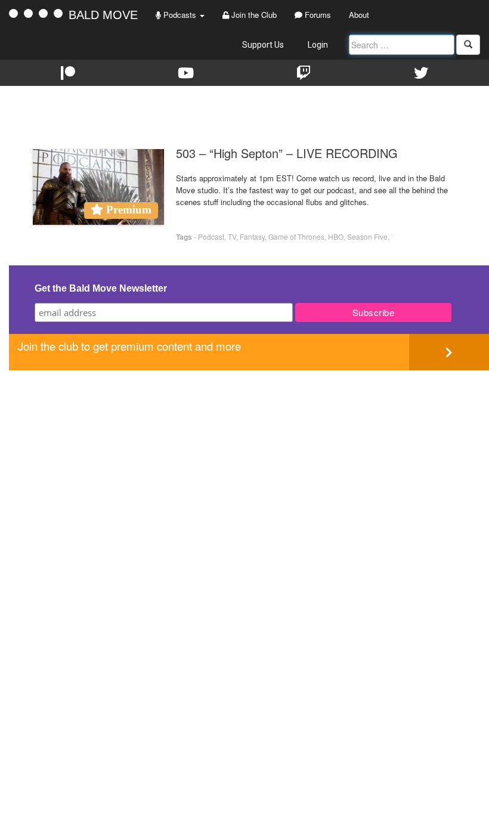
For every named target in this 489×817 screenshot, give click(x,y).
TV (232, 236)
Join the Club (253, 14)
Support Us (263, 44)
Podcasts (180, 14)
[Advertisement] (249, 453)
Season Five (367, 236)
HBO (335, 236)
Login (318, 44)
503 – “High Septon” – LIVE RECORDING (287, 153)
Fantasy (252, 236)
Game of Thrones (296, 236)
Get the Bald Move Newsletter (101, 288)
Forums (316, 14)
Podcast (211, 236)
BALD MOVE (103, 14)
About (359, 14)
